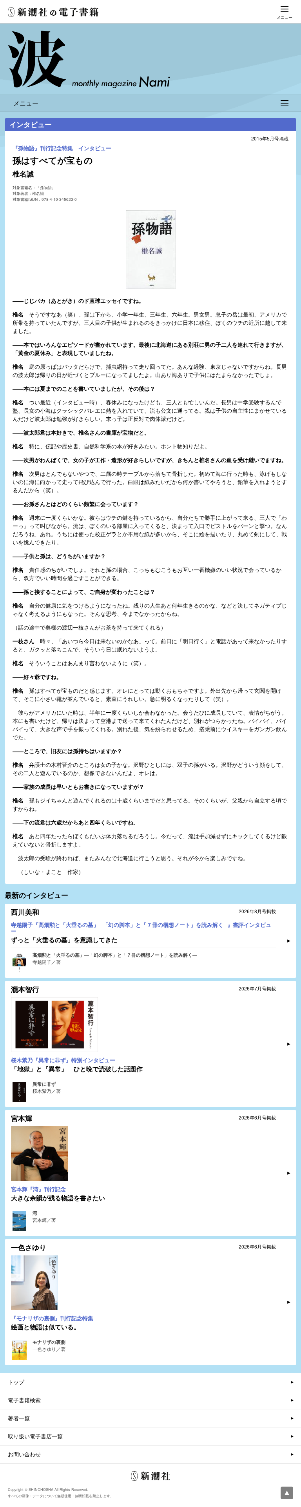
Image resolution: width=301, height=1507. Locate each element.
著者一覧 (19, 1418)
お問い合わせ (24, 1454)
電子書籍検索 (24, 1400)
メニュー (25, 102)
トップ (16, 1382)
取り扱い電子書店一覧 (35, 1436)
